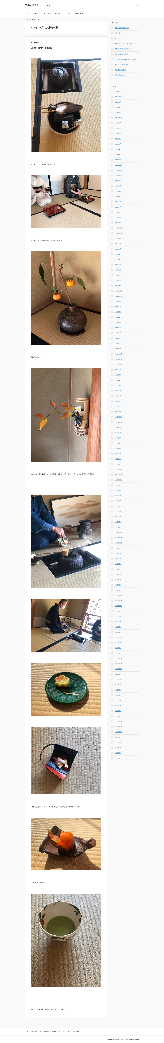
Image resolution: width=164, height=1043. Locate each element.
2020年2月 (118, 406)
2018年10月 (118, 480)
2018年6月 (118, 501)
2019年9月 (118, 432)
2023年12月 (118, 165)
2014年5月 (118, 758)
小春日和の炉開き (42, 48)
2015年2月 (118, 711)
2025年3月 (118, 154)
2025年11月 (118, 118)
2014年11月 (118, 726)
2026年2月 (118, 107)
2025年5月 (118, 144)
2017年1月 (118, 590)
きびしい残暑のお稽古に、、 (123, 64)
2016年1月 (118, 653)
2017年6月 (118, 564)
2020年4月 (118, 396)
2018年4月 (118, 511)
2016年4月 (118, 637)
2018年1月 (118, 527)
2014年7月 (118, 747)
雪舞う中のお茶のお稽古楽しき (124, 43)
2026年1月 (118, 112)
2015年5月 (118, 695)
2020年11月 (118, 359)
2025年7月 (118, 133)
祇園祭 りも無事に (120, 70)
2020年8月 (118, 375)
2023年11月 (118, 170)
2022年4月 (118, 270)
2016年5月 (118, 632)
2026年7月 (118, 91)
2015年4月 (118, 700)
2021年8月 (118, 312)
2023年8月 (118, 186)
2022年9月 (118, 243)
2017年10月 (118, 543)
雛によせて (118, 38)
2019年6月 (118, 448)
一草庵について (57, 13)
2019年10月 (118, 427)
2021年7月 (118, 317)
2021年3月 (118, 338)
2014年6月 (118, 753)
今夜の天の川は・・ (121, 75)
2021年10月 (118, 301)
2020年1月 (118, 411)
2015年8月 (118, 679)
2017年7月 (118, 558)
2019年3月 (118, 464)
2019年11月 (118, 422)
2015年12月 (118, 658)
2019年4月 (118, 459)
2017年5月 (118, 569)
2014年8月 (118, 742)
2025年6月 (118, 139)
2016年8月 (118, 616)
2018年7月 (118, 495)
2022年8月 (118, 249)
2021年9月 (118, 306)
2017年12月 (118, 532)
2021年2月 (118, 343)
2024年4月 (118, 160)
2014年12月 (118, 721)
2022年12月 (118, 228)
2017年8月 (118, 553)
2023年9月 (118, 181)
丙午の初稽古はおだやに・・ (123, 49)
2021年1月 (118, 348)
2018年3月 (118, 516)
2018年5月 (118, 506)
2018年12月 (118, 469)
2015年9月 (118, 674)
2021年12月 (118, 291)
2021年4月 (118, 333)
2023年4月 (118, 207)
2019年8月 (118, 438)
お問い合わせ (79, 13)
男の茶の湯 (47, 13)
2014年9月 (118, 737)
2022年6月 (118, 259)
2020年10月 (118, 364)
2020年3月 (118, 401)
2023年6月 (118, 196)
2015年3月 (118, 705)
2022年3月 (118, 275)
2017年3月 (118, 579)
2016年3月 (118, 642)
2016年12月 (118, 595)
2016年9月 (118, 611)
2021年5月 (118, 328)
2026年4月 (118, 97)
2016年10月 (118, 606)
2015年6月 (118, 690)
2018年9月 (118, 485)
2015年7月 (118, 684)
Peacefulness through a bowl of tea (125, 59)
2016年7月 (118, 621)
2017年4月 (118, 574)
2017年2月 (118, 585)
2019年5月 (118, 453)
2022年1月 (118, 286)
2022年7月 (118, 254)
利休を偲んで (119, 33)
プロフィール (69, 13)
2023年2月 (118, 217)
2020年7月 (118, 380)
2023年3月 (118, 212)
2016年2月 (118, 648)
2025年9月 (118, 123)
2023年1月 (118, 223)
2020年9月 (118, 370)
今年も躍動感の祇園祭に (122, 28)
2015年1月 (118, 716)
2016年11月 (118, 600)
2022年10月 (118, 238)
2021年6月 (118, 322)
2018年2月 (118, 522)
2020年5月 (118, 390)
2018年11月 (118, 474)
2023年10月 (118, 175)
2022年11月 (118, 233)
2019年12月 (118, 417)
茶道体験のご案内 (36, 13)
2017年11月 (118, 537)
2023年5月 (118, 201)
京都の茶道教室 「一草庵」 (39, 5)
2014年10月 (118, 732)
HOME (27, 13)
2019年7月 (118, 443)
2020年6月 (118, 385)
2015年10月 (118, 669)
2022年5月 (118, 265)
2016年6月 (118, 627)
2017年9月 (118, 548)
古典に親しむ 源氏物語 (122, 54)
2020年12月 (118, 354)
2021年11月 (118, 296)
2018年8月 (118, 490)
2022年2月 (118, 280)
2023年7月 (118, 191)
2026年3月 (118, 102)
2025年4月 (118, 149)
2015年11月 (118, 663)
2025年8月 (118, 128)
